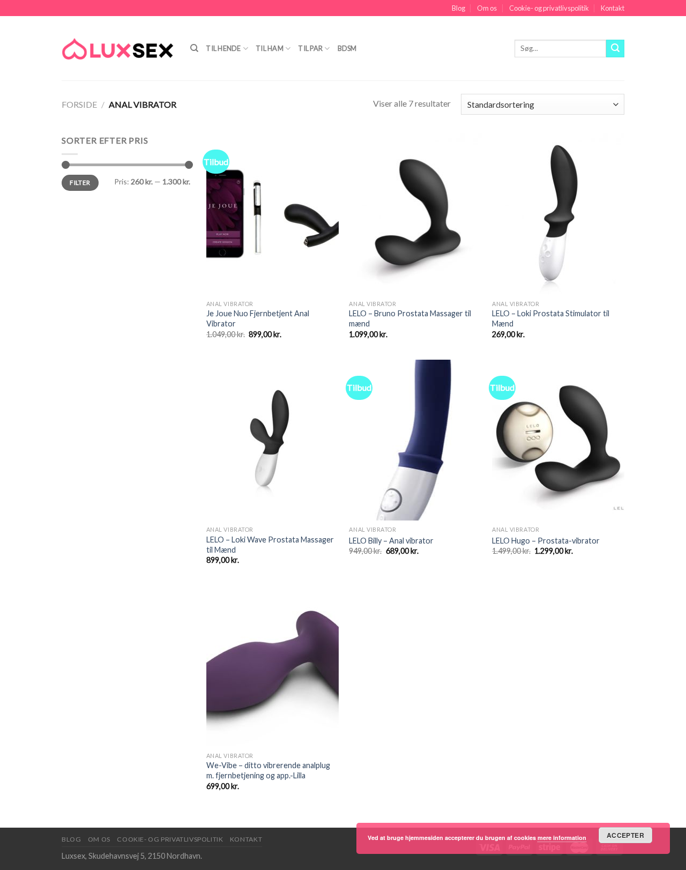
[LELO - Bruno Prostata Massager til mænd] (415, 213)
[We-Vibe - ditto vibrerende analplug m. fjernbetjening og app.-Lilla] (272, 665)
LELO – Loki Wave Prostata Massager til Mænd (270, 544)
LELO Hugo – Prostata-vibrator (546, 540)
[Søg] (194, 48)
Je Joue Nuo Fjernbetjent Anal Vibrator (257, 318)
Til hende (223, 48)
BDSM (347, 48)
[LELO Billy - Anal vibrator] (415, 440)
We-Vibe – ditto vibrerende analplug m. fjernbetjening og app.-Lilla (268, 770)
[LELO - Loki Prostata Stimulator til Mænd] (558, 213)
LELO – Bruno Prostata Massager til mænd (410, 318)
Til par (310, 48)
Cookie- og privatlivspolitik (549, 8)
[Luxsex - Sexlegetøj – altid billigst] (118, 48)
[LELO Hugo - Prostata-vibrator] (558, 440)
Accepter (625, 835)
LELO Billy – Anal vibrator (391, 540)
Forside (79, 104)
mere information (562, 838)
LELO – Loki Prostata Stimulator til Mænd (550, 318)
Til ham (270, 48)
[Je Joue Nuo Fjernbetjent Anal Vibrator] (272, 213)
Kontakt (612, 8)
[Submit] (615, 49)
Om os (487, 8)
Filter (80, 183)
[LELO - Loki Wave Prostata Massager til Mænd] (272, 440)
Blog (458, 8)
